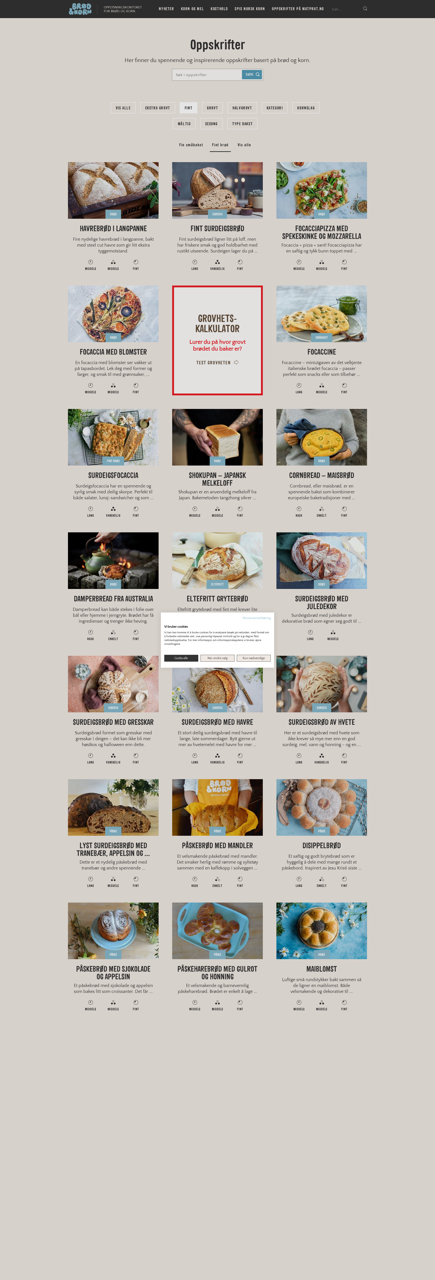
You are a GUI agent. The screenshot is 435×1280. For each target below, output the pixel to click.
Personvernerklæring (257, 618)
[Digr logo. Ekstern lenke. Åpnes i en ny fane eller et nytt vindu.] (167, 622)
